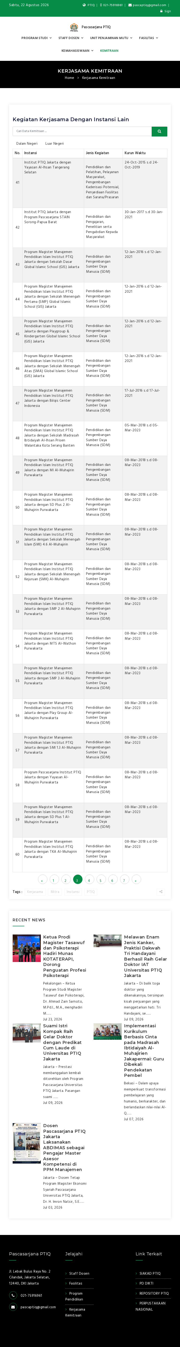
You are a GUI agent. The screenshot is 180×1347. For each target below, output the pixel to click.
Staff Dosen (69, 38)
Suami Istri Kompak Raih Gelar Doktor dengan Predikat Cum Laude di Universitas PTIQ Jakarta (62, 1042)
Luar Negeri (54, 144)
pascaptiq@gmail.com (149, 5)
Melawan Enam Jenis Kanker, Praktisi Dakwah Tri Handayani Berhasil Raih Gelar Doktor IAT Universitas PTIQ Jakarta (145, 956)
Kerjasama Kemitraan (90, 71)
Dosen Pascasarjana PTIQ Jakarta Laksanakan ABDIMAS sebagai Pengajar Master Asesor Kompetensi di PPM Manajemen (64, 1147)
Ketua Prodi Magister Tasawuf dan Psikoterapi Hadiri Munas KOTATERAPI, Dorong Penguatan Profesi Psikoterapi (64, 956)
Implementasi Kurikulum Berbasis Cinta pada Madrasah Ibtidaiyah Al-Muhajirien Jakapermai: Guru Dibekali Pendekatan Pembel (144, 1050)
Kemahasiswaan (76, 51)
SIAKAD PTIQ (150, 1274)
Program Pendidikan (74, 1297)
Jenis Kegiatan (97, 153)
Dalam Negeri (27, 144)
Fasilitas (146, 38)
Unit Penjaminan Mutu (109, 38)
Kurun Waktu (135, 153)
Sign (167, 11)
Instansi (30, 153)
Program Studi (35, 38)
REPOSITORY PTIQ (154, 1293)
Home (69, 78)
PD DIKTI (147, 1283)
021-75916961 (113, 5)
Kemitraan (109, 51)
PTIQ (91, 5)
